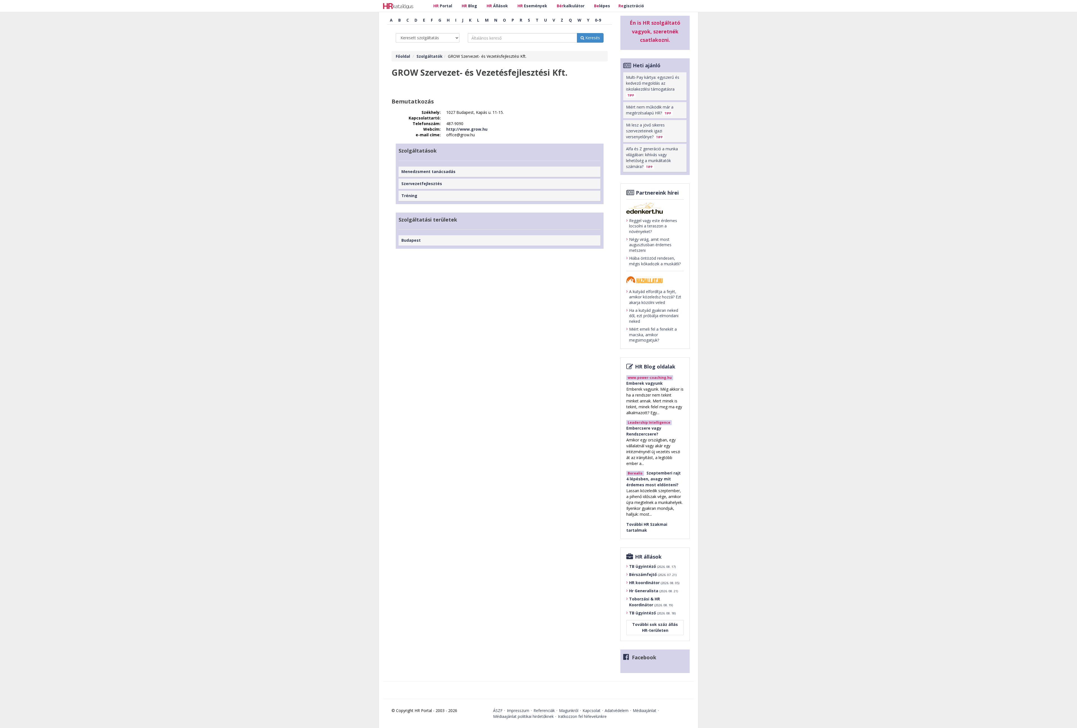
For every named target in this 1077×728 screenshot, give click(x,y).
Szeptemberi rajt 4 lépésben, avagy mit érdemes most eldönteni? (653, 478)
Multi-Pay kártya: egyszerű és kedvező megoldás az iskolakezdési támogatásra (652, 86)
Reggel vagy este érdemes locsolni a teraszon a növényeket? (653, 226)
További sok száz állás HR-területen (655, 627)
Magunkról (568, 710)
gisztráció (631, 5)
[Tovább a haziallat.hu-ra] (655, 279)
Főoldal (403, 56)
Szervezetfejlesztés (421, 183)
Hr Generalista (653, 590)
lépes (602, 5)
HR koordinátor (654, 582)
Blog (469, 5)
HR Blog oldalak (655, 366)
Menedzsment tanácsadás (428, 171)
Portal (442, 5)
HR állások (648, 556)
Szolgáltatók (429, 56)
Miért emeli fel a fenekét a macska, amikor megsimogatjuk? (653, 334)
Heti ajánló (647, 65)
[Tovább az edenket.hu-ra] (655, 208)
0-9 (598, 20)
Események (532, 5)
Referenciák (544, 710)
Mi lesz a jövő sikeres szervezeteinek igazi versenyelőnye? (645, 130)
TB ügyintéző (652, 566)
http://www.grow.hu (466, 129)
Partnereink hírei (657, 192)
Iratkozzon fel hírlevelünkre (582, 716)
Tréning (409, 195)
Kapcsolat (591, 710)
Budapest (411, 240)
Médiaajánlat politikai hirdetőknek (523, 716)
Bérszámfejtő (652, 574)
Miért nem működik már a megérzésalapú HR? (649, 110)
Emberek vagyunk (644, 383)
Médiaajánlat (644, 710)
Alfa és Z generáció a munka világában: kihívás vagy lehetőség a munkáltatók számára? (652, 157)
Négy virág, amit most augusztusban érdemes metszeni (650, 245)
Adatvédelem (617, 710)
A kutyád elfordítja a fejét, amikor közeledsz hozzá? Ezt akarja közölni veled (655, 297)
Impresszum (518, 710)
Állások (497, 5)
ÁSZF (498, 710)
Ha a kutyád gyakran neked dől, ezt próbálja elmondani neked (653, 316)
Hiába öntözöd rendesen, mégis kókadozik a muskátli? (655, 260)
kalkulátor (570, 5)
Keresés (592, 37)
